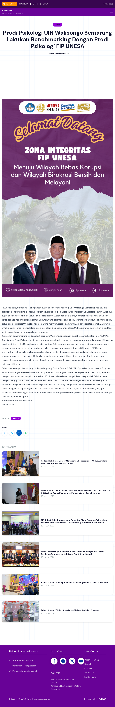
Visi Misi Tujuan (91, 659)
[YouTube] (81, 661)
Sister (35, 4)
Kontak (109, 4)
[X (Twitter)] (72, 661)
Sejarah (87, 664)
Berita (16, 418)
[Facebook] (54, 661)
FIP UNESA (23, 4)
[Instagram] (63, 661)
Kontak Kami (90, 677)
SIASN (45, 4)
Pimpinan (88, 668)
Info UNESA (11, 4)
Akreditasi (89, 672)
